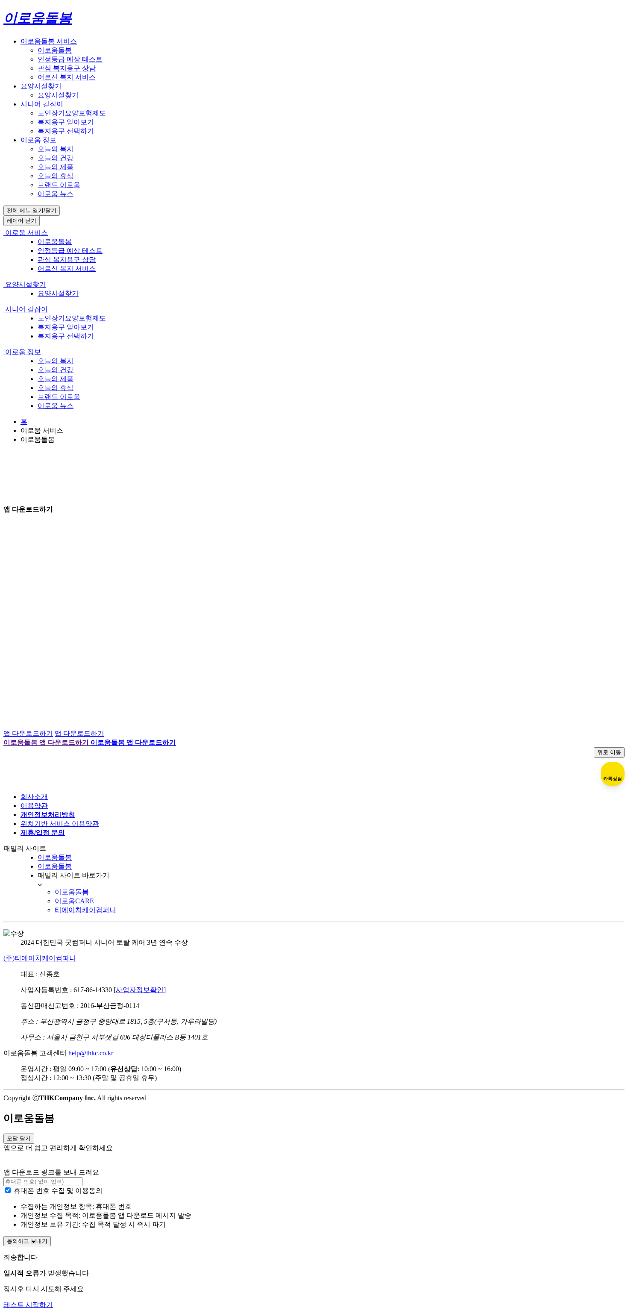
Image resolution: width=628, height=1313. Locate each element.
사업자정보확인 (140, 989)
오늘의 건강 (55, 158)
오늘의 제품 (55, 166)
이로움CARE (74, 901)
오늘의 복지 (55, 149)
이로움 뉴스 (55, 193)
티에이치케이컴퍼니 (85, 910)
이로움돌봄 (55, 50)
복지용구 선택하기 (66, 131)
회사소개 (34, 796)
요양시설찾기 (41, 86)
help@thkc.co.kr (90, 1053)
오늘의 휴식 (55, 175)
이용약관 (34, 805)
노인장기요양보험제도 (72, 113)
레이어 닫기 (21, 220)
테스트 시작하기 (28, 1304)
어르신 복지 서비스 (67, 77)
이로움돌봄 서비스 (49, 41)
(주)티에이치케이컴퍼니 (39, 958)
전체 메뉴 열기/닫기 (31, 210)
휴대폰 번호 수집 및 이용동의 (58, 1190)
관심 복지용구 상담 (67, 68)
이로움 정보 (38, 140)
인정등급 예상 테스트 (70, 59)
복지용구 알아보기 (66, 122)
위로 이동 (609, 752)
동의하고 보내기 (27, 1241)
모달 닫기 (19, 1138)
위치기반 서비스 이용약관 (60, 823)
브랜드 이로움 (59, 184)
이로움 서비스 (25, 232)
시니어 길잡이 (42, 104)
